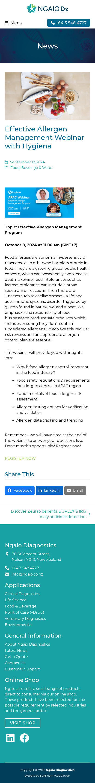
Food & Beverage (20, 606)
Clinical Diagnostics (22, 594)
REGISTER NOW (20, 458)
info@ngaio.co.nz (27, 574)
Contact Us (15, 663)
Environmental (19, 625)
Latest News (16, 650)
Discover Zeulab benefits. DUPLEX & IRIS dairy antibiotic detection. (47, 514)
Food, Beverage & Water (31, 168)
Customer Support (22, 669)
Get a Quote (16, 657)
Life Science (16, 600)
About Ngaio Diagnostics (27, 644)
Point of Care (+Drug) (24, 612)
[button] (13, 22)
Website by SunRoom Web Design (47, 775)
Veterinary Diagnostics (25, 618)
